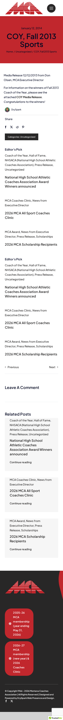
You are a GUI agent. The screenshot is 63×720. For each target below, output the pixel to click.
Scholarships (44, 236)
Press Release (44, 165)
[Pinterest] (23, 127)
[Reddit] (17, 127)
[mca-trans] (24, 3)
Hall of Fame (37, 155)
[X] (11, 127)
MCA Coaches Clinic (18, 200)
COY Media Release (29, 97)
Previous (13, 367)
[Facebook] (6, 127)
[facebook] (6, 701)
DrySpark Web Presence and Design (35, 698)
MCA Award (12, 232)
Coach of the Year (16, 155)
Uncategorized (27, 137)
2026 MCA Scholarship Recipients (31, 244)
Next (52, 367)
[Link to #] (51, 8)
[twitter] (11, 701)
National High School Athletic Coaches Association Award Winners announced (27, 181)
